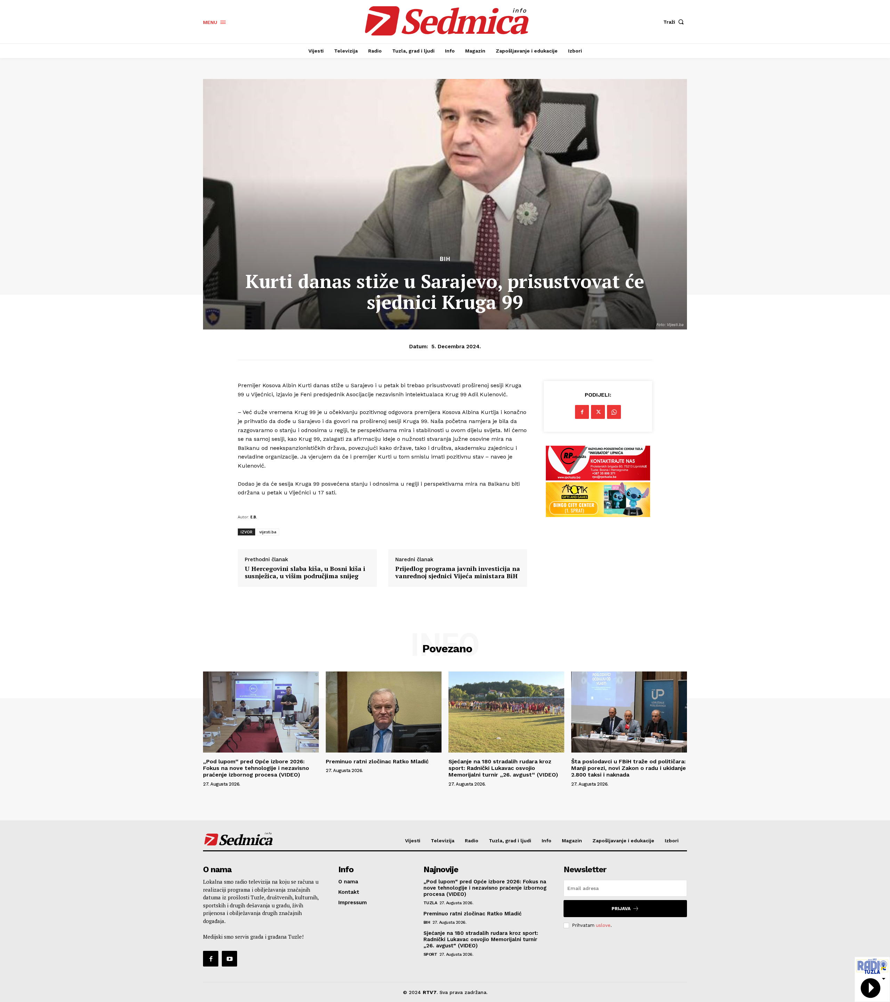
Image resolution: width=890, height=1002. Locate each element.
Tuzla (430, 902)
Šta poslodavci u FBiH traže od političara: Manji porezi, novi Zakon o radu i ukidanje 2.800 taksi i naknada (628, 768)
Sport (430, 954)
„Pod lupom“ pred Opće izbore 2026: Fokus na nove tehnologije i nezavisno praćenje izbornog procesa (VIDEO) (256, 768)
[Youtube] (229, 958)
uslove (603, 925)
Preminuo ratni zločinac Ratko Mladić (377, 761)
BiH (445, 259)
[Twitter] (598, 412)
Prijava (621, 908)
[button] (675, 22)
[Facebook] (582, 412)
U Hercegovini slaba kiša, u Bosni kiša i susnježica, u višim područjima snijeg (305, 572)
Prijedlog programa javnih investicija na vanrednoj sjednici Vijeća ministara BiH (457, 572)
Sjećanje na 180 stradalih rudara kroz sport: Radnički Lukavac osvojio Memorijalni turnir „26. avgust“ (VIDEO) (503, 768)
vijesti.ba (267, 531)
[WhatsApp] (614, 412)
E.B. (253, 516)
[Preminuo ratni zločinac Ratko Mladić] (384, 712)
